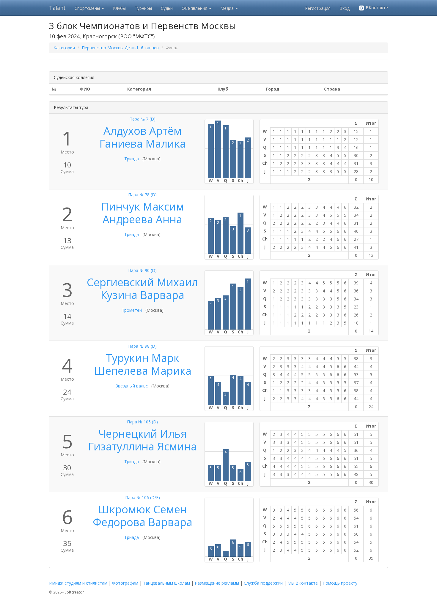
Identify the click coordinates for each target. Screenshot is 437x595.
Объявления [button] (195, 8)
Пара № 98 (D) (142, 346)
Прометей (131, 310)
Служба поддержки (263, 583)
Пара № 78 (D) (142, 194)
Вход (344, 8)
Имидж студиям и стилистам (78, 583)
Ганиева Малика (142, 143)
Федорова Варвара (142, 522)
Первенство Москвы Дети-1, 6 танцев (120, 47)
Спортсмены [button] (88, 8)
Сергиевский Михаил (142, 282)
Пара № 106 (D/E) (142, 497)
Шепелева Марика (142, 370)
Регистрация (318, 8)
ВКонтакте (376, 7)
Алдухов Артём (142, 131)
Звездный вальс (132, 386)
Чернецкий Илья (142, 433)
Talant (57, 7)
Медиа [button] (227, 8)
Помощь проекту (340, 583)
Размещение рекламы (217, 583)
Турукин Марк (142, 358)
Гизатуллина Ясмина (142, 446)
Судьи (167, 8)
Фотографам (125, 583)
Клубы (119, 8)
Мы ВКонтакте (302, 583)
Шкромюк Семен (142, 509)
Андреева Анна (142, 219)
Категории (64, 47)
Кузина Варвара (142, 295)
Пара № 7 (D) (142, 119)
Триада (131, 159)
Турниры (143, 8)
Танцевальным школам (166, 583)
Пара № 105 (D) (142, 422)
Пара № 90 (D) (142, 270)
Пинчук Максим (142, 206)
